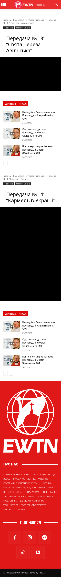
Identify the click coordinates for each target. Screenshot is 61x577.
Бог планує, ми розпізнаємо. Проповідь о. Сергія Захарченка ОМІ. (38, 149)
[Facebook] (14, 537)
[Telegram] (44, 537)
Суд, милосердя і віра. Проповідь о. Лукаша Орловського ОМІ (34, 132)
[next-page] (11, 163)
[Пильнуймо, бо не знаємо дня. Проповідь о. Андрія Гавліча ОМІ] (11, 116)
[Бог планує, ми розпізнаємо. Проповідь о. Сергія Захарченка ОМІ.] (11, 150)
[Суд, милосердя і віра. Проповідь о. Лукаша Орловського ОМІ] (11, 133)
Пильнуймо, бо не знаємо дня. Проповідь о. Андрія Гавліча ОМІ (39, 115)
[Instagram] (29, 537)
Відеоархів (18, 20)
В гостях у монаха (35, 20)
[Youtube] (38, 552)
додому (7, 20)
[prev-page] (5, 163)
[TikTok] (23, 552)
